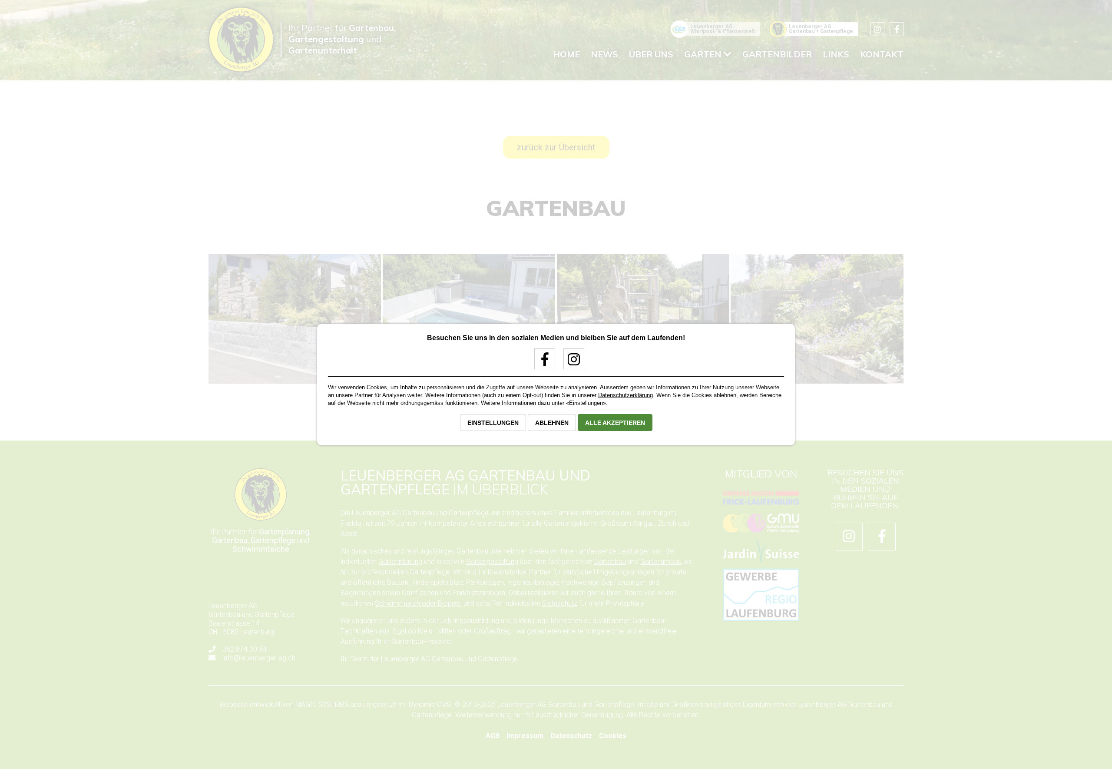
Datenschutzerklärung (625, 395)
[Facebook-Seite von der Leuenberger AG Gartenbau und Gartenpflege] (541, 362)
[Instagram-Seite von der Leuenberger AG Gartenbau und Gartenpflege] (570, 362)
